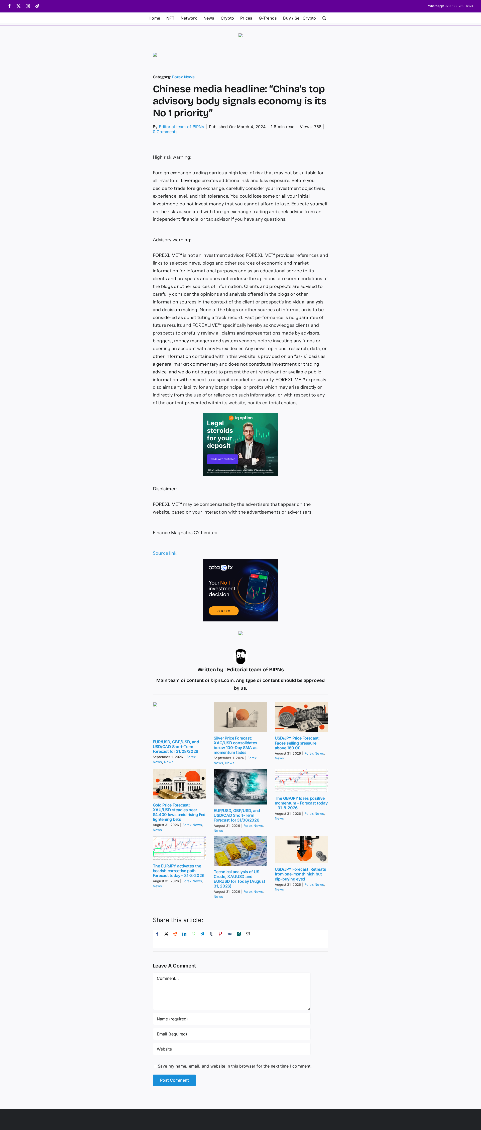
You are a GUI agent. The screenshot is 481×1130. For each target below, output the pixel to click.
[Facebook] (157, 939)
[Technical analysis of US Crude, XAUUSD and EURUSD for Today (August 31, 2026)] (240, 850)
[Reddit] (175, 939)
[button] (324, 18)
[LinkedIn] (184, 939)
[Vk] (229, 939)
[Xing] (238, 939)
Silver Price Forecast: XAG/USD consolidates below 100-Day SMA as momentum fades (235, 745)
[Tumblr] (211, 939)
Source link (165, 553)
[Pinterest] (220, 939)
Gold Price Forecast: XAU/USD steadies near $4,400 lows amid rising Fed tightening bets (179, 812)
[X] (166, 939)
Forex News (183, 76)
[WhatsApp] (193, 939)
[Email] (247, 939)
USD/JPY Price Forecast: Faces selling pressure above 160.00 (297, 743)
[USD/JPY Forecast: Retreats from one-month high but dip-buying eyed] (301, 849)
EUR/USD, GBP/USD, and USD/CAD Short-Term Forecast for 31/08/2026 (176, 746)
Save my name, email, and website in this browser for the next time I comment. (235, 1066)
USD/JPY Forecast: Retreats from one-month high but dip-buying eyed (300, 874)
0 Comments (165, 131)
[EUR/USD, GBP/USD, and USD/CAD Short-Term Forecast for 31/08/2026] (179, 719)
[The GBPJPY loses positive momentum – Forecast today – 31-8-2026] (301, 780)
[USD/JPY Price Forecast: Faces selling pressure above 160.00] (301, 717)
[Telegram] (202, 939)
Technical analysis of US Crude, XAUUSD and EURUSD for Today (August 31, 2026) (239, 879)
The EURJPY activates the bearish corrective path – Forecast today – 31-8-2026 (178, 870)
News (168, 762)
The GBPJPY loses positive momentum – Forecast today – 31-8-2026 (301, 803)
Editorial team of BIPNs (181, 126)
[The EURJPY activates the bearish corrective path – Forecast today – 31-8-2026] (179, 848)
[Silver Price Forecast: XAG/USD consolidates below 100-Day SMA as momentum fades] (240, 717)
